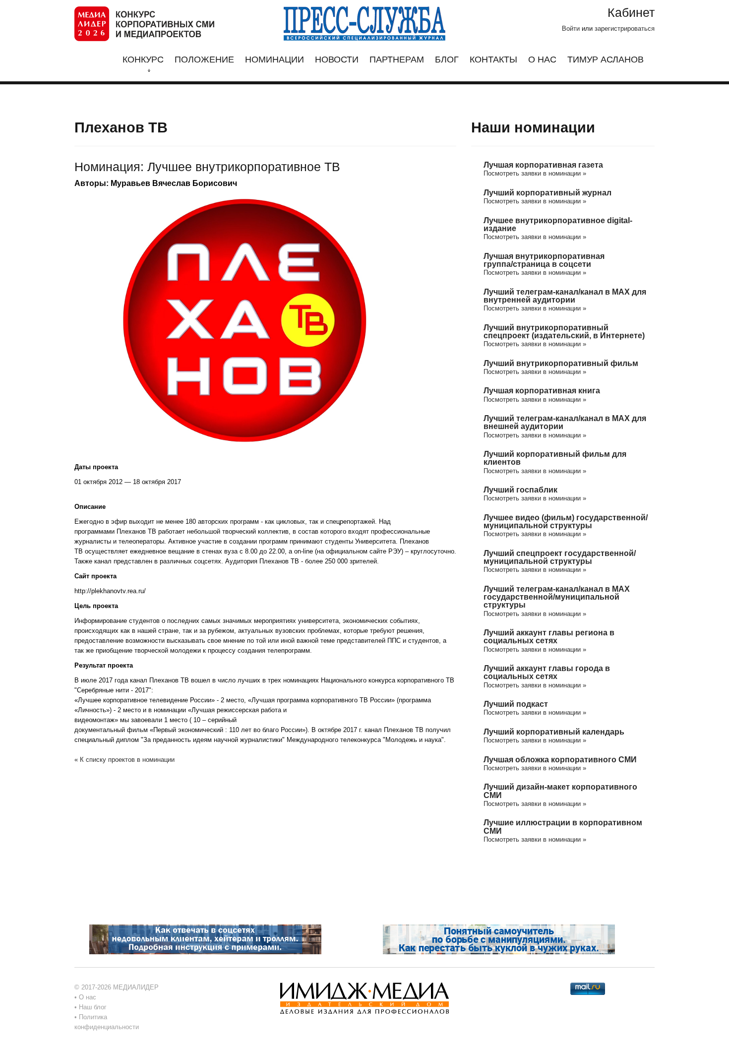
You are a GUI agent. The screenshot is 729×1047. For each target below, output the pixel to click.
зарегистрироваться (625, 28)
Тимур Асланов (605, 59)
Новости (337, 59)
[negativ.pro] (205, 939)
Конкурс (143, 59)
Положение (204, 59)
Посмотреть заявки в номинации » (535, 173)
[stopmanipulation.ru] (499, 939)
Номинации (274, 59)
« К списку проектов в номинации (124, 759)
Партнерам (396, 59)
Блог (447, 59)
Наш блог (93, 1007)
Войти (571, 28)
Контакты (493, 59)
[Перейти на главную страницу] (144, 23)
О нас (542, 59)
